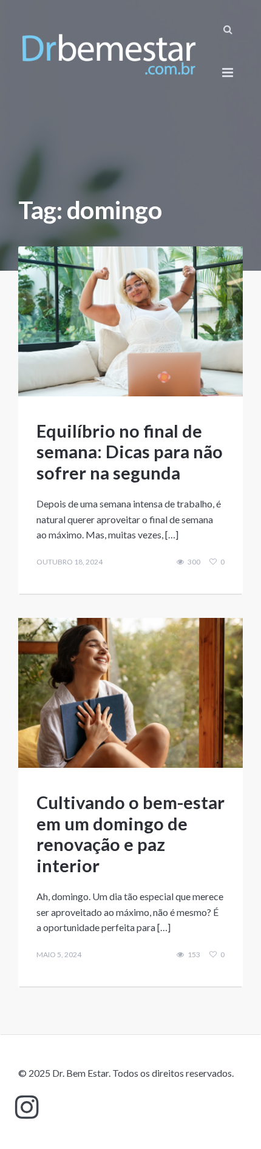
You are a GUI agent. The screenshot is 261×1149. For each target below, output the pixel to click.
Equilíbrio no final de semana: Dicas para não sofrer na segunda (129, 452)
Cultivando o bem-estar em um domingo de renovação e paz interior (130, 833)
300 (194, 562)
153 (194, 955)
